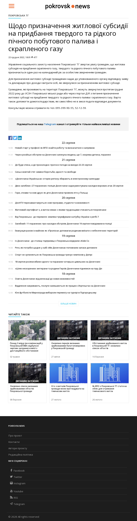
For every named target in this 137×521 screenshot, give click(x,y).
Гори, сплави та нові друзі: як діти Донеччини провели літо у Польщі (51, 193)
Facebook (19, 470)
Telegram (50, 124)
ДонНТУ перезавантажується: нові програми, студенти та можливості (52, 203)
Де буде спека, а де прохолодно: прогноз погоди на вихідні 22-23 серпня (53, 165)
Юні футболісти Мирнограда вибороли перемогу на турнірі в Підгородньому (55, 292)
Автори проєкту (17, 448)
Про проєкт (15, 435)
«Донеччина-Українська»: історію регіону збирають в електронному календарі (57, 179)
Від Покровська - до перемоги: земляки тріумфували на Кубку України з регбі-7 (57, 217)
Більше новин (68, 303)
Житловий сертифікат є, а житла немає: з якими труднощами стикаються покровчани (60, 210)
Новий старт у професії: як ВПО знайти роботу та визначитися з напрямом (55, 148)
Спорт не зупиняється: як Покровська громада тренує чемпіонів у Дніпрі (53, 254)
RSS (16, 497)
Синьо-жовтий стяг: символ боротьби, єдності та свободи (45, 172)
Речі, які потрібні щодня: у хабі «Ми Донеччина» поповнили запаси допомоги (56, 247)
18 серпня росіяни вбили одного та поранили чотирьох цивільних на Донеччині (57, 261)
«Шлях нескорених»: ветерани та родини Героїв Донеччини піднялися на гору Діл (58, 268)
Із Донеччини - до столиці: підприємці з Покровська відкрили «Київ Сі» (52, 241)
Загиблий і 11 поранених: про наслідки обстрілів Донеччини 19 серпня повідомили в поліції (63, 223)
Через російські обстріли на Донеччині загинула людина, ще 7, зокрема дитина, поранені (63, 154)
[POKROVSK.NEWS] (67, 5)
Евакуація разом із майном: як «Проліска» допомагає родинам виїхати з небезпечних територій (66, 230)
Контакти (14, 442)
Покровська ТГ (18, 15)
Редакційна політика (20, 454)
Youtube (18, 491)
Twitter (18, 477)
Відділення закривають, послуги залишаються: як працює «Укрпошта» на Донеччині (60, 286)
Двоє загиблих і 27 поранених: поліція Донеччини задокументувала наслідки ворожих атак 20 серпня (69, 186)
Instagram (19, 483)
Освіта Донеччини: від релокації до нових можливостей (45, 279)
